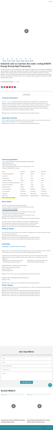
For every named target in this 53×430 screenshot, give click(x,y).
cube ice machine (7, 101)
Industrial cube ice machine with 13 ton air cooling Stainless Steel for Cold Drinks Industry (38, 421)
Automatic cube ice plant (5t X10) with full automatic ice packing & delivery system (13, 421)
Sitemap (44, 427)
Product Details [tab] (26, 94)
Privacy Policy (49, 427)
